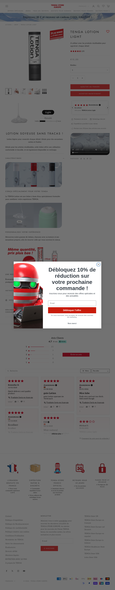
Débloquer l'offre (72, 310)
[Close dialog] (98, 264)
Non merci (72, 323)
